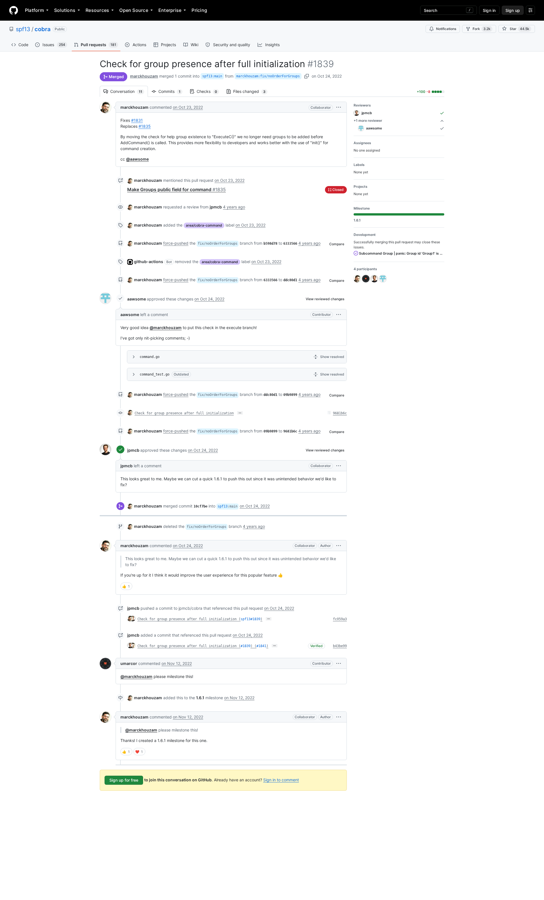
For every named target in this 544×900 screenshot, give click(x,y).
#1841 (261, 646)
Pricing (199, 10)
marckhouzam (144, 76)
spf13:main (212, 76)
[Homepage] (13, 10)
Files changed (252, 91)
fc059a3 (340, 619)
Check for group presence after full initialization (184, 413)
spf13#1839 (250, 619)
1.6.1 (200, 697)
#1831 (137, 120)
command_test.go (154, 374)
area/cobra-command (204, 225)
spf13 (23, 29)
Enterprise (169, 10)
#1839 (245, 646)
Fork (481, 29)
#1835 (145, 126)
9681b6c (340, 413)
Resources (97, 10)
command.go (150, 357)
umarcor (128, 663)
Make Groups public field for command (176, 189)
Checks (210, 91)
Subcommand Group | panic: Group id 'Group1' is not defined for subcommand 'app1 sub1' (401, 253)
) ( (253, 646)
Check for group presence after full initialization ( (189, 619)
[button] (338, 107)
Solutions (64, 10)
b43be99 (340, 646)
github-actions (148, 261)
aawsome (136, 299)
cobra (42, 29)
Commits (172, 91)
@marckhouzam (166, 327)
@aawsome (137, 159)
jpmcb (133, 450)
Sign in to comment (281, 779)
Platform (34, 10)
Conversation (129, 91)
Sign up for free (123, 780)
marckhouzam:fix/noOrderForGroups (268, 76)
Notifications (446, 29)
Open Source (133, 10)
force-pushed (175, 243)
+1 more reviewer (368, 120)
